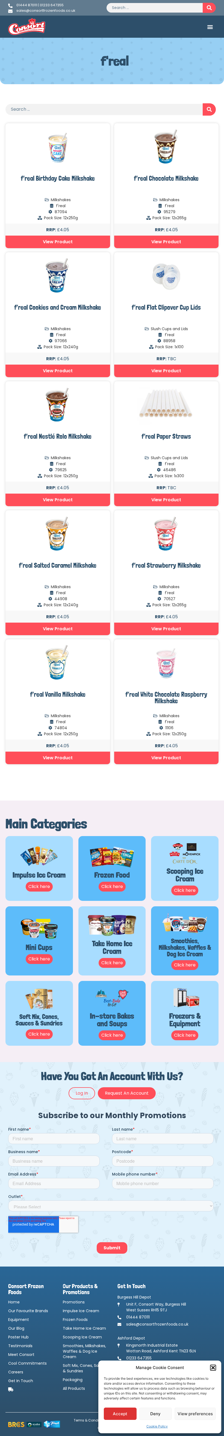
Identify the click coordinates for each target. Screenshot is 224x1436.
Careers (15, 1372)
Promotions (74, 1302)
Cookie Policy (157, 1426)
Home (14, 1302)
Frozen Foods (75, 1319)
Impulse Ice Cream (81, 1311)
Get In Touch (20, 1381)
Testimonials (20, 1346)
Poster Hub (18, 1337)
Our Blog (16, 1328)
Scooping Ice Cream (82, 1337)
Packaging (72, 1379)
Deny (155, 1413)
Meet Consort (21, 1354)
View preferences (195, 1413)
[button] (213, 1367)
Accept (120, 1413)
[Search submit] (209, 8)
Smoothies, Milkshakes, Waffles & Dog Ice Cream (84, 1351)
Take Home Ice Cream (84, 1328)
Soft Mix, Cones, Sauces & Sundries (85, 1368)
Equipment (18, 1319)
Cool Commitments (27, 1363)
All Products (74, 1388)
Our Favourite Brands (28, 1311)
